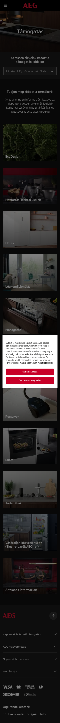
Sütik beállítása (29, 372)
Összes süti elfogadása (30, 381)
